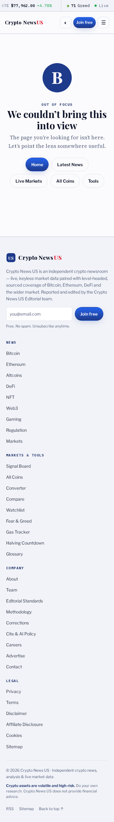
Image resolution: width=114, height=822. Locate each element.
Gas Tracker (18, 531)
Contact (14, 666)
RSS (10, 808)
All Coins (65, 181)
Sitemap (14, 746)
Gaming (13, 419)
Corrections (17, 622)
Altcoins (14, 375)
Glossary (14, 553)
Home (37, 164)
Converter (16, 488)
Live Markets (29, 181)
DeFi (10, 386)
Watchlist (15, 510)
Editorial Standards (24, 600)
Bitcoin (13, 353)
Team (11, 589)
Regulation (16, 430)
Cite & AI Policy (21, 633)
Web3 (12, 408)
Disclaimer (16, 713)
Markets (14, 441)
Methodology (19, 611)
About (12, 578)
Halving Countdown (25, 542)
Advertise (15, 655)
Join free (84, 22)
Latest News (70, 164)
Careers (14, 644)
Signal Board (18, 466)
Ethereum (16, 364)
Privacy (13, 691)
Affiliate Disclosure (24, 724)
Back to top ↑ (51, 808)
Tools (93, 181)
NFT (10, 397)
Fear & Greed (19, 521)
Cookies (14, 735)
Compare (15, 499)
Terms (12, 702)
